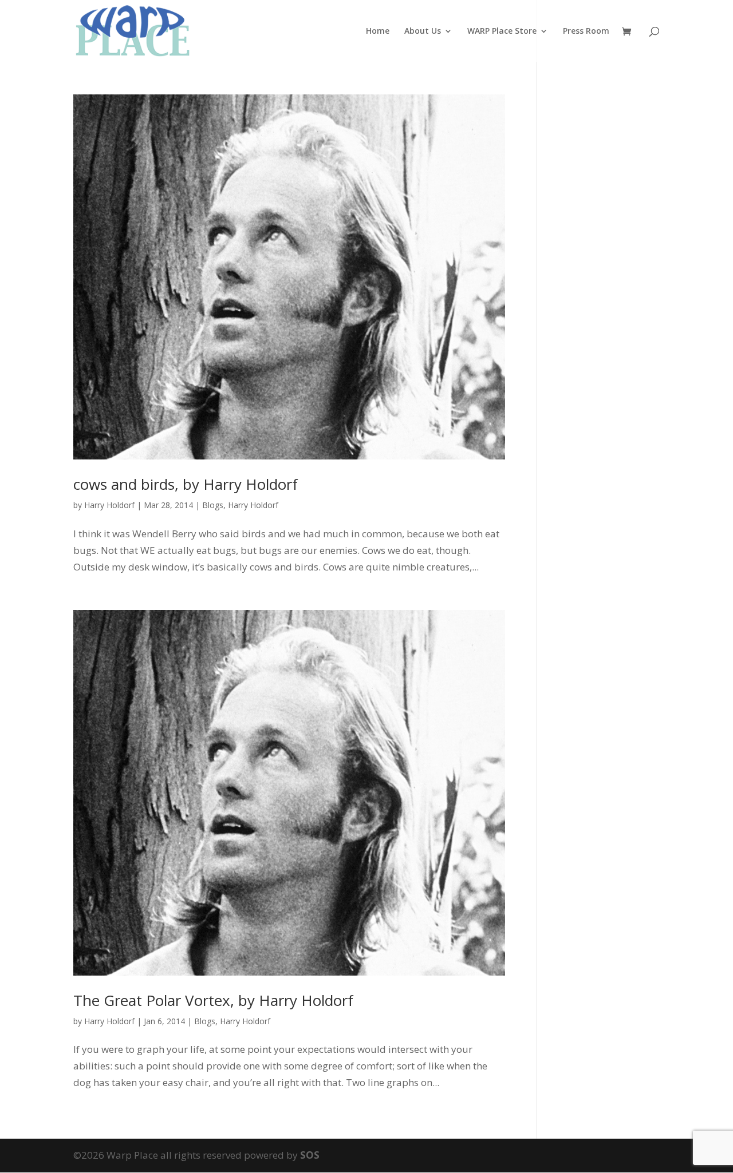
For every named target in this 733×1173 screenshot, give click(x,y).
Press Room (586, 31)
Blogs (212, 505)
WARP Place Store (502, 31)
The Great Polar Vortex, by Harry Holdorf (213, 1000)
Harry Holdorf (109, 505)
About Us (422, 31)
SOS (310, 1155)
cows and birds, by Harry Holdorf (185, 484)
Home (377, 31)
